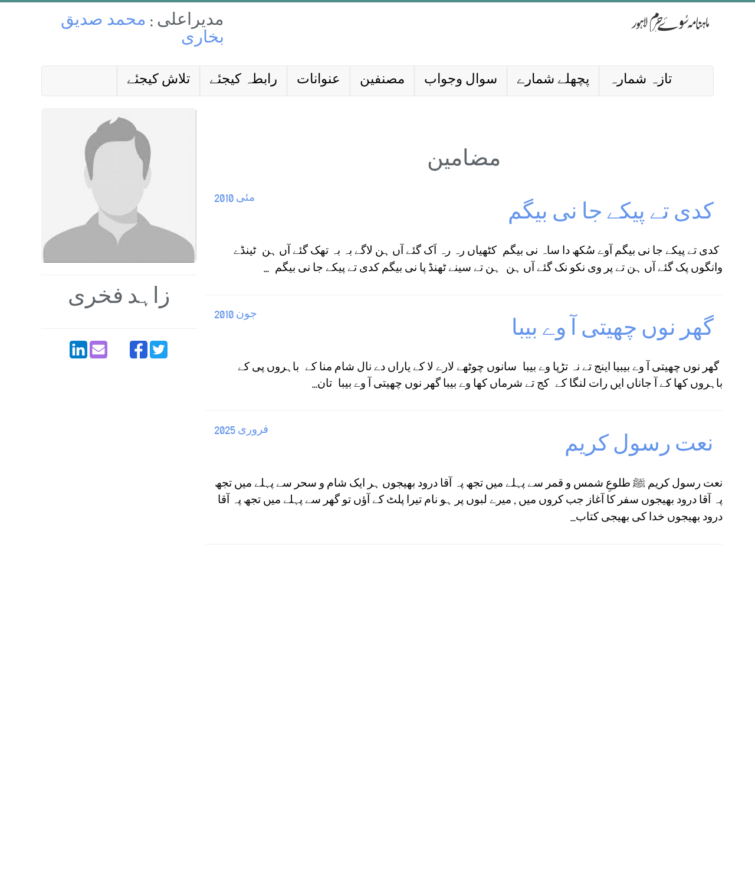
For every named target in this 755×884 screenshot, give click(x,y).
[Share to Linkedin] (78, 349)
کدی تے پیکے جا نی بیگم (611, 215)
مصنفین (382, 80)
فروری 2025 (241, 430)
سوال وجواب (460, 80)
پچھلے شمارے (553, 80)
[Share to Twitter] (159, 349)
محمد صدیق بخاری (142, 30)
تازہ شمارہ (640, 80)
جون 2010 (235, 315)
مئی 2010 (234, 198)
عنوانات (318, 80)
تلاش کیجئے (158, 80)
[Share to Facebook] (138, 349)
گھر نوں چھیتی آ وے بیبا (612, 331)
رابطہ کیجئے (243, 80)
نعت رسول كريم (639, 447)
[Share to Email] (98, 349)
